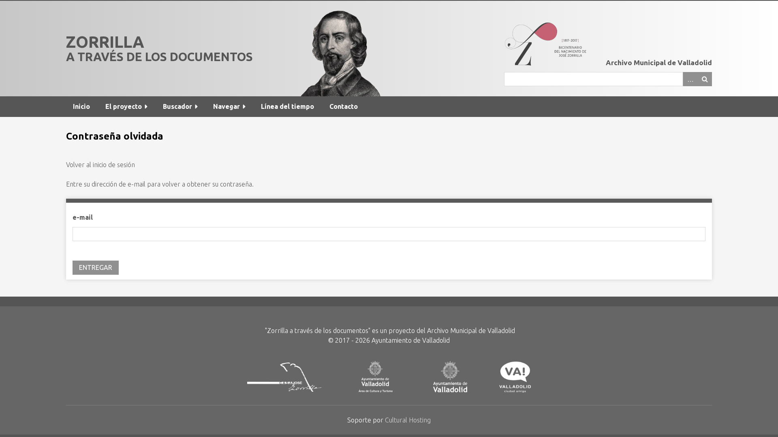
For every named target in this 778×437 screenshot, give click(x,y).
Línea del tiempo (287, 106)
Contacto (343, 106)
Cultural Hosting (408, 420)
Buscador (177, 106)
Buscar (704, 79)
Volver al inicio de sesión (100, 164)
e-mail (83, 217)
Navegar (226, 106)
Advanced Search (690, 79)
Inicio (81, 106)
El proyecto (123, 106)
